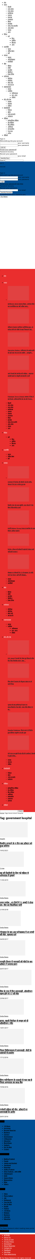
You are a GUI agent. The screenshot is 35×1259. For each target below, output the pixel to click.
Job (5, 1198)
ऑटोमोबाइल (11, 59)
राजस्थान (10, 19)
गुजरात (10, 15)
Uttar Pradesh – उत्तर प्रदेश (12, 1172)
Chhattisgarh (8, 1174)
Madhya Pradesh (9, 1159)
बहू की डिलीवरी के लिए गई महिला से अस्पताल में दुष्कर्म (14, 874)
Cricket (6, 1149)
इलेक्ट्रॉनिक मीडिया (13, 120)
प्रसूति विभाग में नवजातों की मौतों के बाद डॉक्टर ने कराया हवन (16, 962)
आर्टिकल (10, 127)
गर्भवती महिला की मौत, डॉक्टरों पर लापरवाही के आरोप (13, 1110)
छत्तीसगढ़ (10, 13)
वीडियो (6, 135)
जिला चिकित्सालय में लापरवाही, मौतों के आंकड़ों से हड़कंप (16, 1051)
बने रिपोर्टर (7, 1235)
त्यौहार (13, 97)
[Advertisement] (17, 215)
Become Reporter (10, 1130)
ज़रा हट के (11, 85)
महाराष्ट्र (10, 17)
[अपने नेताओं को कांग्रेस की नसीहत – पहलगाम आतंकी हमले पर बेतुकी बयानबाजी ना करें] (18, 369)
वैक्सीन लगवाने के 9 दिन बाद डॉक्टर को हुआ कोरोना (16, 844)
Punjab (6, 1161)
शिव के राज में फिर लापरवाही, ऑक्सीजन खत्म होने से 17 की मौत (16, 992)
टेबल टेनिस (11, 74)
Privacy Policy (9, 1242)
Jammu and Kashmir (10, 1163)
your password (23, 145)
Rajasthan (7, 1167)
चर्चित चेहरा (11, 51)
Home (2, 813)
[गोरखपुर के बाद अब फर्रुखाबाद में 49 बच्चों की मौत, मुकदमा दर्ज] (10, 925)
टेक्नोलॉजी (7, 108)
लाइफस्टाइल (7, 87)
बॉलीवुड (10, 78)
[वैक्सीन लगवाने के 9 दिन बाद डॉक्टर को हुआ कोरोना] (14, 837)
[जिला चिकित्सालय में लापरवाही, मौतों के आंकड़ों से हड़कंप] (12, 1044)
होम (5, 3)
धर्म (9, 36)
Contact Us (8, 1248)
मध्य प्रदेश (11, 11)
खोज (9, 112)
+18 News (7, 1126)
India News (4, 898)
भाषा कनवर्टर (11, 114)
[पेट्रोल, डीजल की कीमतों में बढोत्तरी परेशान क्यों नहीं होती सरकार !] (18, 545)
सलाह (9, 89)
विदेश (5, 34)
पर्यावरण (10, 116)
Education (7, 1141)
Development (8, 1137)
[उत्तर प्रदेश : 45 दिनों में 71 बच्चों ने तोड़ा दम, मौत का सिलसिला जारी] (13, 896)
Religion (6, 1213)
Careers (6, 1135)
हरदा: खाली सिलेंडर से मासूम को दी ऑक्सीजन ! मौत (14, 1022)
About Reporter (9, 1246)
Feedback (7, 1250)
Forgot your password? (8, 150)
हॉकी (9, 68)
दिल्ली (9, 7)
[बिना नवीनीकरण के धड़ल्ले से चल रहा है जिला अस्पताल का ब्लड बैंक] (12, 1073)
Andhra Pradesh (9, 1170)
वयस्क (9, 101)
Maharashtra (8, 1180)
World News (8, 1143)
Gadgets (7, 1145)
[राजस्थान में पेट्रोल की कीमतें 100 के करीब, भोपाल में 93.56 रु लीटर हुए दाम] (18, 478)
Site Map (7, 1252)
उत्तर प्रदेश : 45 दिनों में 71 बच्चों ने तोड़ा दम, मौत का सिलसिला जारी (16, 903)
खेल (5, 64)
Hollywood (7, 1200)
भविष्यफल (15, 93)
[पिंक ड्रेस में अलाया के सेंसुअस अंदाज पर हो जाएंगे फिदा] (18, 677)
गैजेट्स (10, 110)
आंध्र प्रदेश (11, 28)
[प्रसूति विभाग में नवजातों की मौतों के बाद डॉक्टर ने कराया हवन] (12, 955)
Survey (10, 131)
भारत (5, 5)
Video (6, 1194)
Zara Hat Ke (8, 1202)
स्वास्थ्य (10, 104)
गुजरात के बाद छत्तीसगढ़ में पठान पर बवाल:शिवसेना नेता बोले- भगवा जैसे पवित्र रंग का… (20, 707)
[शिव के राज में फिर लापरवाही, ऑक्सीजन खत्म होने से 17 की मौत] (16, 984)
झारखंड (10, 24)
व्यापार (6, 55)
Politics (6, 1209)
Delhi (5, 1176)
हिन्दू (13, 38)
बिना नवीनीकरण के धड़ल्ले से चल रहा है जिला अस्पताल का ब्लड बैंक (16, 1081)
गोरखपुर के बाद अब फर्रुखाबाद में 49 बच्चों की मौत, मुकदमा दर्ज (17, 933)
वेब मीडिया (11, 122)
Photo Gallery (8, 1196)
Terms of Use (9, 1240)
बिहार (9, 21)
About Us (7, 1237)
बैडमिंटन (10, 72)
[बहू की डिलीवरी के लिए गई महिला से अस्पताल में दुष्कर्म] (12, 866)
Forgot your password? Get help (11, 184)
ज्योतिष (10, 91)
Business (7, 1132)
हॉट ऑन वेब (7, 99)
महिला (9, 106)
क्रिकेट (9, 66)
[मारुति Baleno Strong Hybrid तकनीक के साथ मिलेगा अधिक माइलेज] (18, 524)
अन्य (9, 32)
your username (23, 143)
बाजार (9, 57)
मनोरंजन (6, 76)
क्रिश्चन (14, 43)
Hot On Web (8, 1147)
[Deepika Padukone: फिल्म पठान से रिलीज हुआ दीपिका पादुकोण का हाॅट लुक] (18, 726)
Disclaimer (8, 1244)
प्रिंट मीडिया (11, 125)
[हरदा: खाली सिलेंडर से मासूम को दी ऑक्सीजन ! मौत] (12, 1014)
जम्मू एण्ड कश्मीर (13, 26)
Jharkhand (7, 1165)
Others (6, 1184)
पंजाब (9, 30)
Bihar (5, 1182)
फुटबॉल (10, 70)
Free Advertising (10, 1254)
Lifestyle (7, 1217)
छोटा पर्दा (10, 83)
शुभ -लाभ (14, 95)
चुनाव (9, 49)
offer (9, 133)
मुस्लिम (14, 40)
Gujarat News (8, 1178)
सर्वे (9, 53)
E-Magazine (8, 1139)
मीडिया (6, 118)
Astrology (7, 1128)
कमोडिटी (10, 61)
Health (2, 839)
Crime (2, 868)
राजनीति (6, 47)
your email (22, 156)
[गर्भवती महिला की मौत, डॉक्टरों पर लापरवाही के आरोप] (12, 1103)
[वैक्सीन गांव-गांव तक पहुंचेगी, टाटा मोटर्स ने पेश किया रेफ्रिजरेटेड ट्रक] (18, 501)
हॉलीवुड (10, 80)
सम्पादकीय (11, 129)
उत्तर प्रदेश (11, 9)
